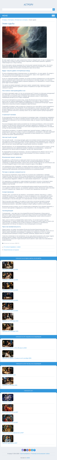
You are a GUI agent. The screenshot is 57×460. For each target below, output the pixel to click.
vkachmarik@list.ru (25, 453)
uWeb (28, 457)
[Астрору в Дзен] (25, 450)
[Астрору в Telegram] (32, 450)
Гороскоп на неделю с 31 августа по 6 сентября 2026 (16, 358)
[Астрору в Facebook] (34, 450)
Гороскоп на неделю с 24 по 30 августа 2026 (14, 348)
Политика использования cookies (40, 453)
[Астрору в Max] (23, 450)
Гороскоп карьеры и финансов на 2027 (13, 432)
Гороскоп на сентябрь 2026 (9, 385)
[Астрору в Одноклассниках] (30, 450)
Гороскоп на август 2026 (9, 375)
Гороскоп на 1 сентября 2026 (10, 321)
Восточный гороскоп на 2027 (10, 412)
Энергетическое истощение (11, 249)
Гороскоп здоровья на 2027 (9, 443)
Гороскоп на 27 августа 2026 (10, 269)
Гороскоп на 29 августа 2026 (10, 290)
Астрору (28, 4)
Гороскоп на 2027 (7, 402)
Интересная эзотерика (9, 243)
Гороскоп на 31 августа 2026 (10, 310)
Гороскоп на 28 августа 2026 (10, 279)
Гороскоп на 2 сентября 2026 (10, 331)
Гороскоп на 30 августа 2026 (10, 300)
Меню (5, 15)
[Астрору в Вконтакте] (27, 450)
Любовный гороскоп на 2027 (10, 422)
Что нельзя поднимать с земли (12, 247)
